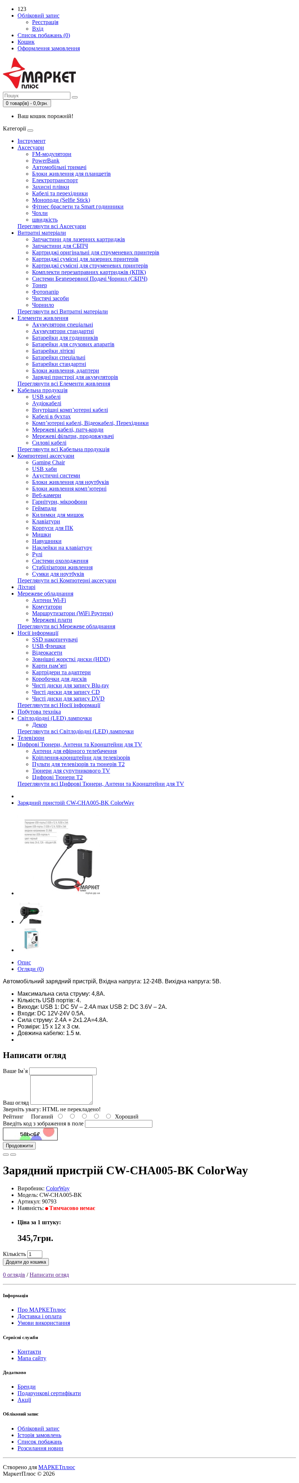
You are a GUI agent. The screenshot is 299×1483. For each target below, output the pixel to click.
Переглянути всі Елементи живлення (64, 383)
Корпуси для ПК (52, 528)
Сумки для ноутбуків (58, 574)
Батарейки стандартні (59, 364)
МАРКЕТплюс (56, 1467)
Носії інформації (38, 633)
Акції (24, 1400)
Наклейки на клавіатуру (62, 548)
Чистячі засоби (50, 298)
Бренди (27, 1387)
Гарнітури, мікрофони (59, 502)
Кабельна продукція (42, 390)
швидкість (45, 219)
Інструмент (32, 141)
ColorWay (58, 1188)
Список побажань (40, 1442)
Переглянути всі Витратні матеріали (63, 311)
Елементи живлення (43, 318)
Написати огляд (49, 1275)
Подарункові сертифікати (49, 1393)
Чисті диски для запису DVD (68, 698)
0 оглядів (14, 1275)
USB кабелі (46, 397)
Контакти (29, 1352)
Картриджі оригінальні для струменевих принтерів (95, 252)
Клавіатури (46, 521)
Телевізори (31, 738)
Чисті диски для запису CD (66, 692)
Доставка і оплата (40, 1316)
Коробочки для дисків (59, 679)
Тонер (39, 285)
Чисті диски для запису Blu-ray (70, 685)
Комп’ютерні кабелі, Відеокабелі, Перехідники (90, 423)
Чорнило (43, 305)
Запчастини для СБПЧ (60, 246)
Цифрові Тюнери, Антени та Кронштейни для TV (80, 744)
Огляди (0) (31, 969)
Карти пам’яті (49, 666)
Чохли (40, 213)
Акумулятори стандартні (63, 331)
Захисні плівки (50, 187)
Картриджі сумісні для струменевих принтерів (90, 265)
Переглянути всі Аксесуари (52, 226)
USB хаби (44, 469)
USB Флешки (49, 646)
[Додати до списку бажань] (6, 1155)
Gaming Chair (48, 462)
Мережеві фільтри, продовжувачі (73, 436)
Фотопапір (45, 292)
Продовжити (19, 1145)
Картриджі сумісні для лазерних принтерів (85, 259)
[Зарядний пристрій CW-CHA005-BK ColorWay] (59, 893)
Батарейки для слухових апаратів (73, 344)
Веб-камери (46, 495)
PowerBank (45, 160)
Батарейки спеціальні (58, 357)
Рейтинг (13, 1116)
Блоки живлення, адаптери (65, 370)
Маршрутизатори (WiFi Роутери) (72, 613)
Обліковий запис (38, 1428)
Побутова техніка (39, 712)
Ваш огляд (16, 1103)
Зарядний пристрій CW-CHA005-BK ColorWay (76, 803)
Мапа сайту (32, 1358)
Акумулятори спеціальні (62, 324)
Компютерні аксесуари (46, 456)
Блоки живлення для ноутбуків (70, 482)
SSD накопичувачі (55, 639)
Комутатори (47, 607)
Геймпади (44, 508)
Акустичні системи (56, 475)
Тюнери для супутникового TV (71, 771)
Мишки (41, 534)
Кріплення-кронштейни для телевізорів (81, 757)
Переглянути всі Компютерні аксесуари (67, 580)
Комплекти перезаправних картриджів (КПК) (89, 272)
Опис (24, 962)
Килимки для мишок (58, 515)
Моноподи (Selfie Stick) (61, 200)
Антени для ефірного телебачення (74, 751)
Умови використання (44, 1323)
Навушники (47, 541)
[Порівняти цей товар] (13, 1155)
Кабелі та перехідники (60, 193)
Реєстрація (45, 22)
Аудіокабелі (46, 403)
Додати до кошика (26, 1262)
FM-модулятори (51, 154)
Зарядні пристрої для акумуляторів (75, 377)
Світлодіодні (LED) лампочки (55, 718)
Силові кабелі (49, 443)
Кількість (14, 1254)
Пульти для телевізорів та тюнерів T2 (78, 764)
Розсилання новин (40, 1448)
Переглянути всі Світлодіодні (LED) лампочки (76, 731)
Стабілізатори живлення (62, 567)
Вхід (37, 29)
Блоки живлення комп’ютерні (69, 488)
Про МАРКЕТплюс (42, 1310)
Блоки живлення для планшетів (71, 174)
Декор (39, 725)
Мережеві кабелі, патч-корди (68, 429)
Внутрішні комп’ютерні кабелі (70, 410)
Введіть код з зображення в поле (43, 1123)
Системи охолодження (60, 561)
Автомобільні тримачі (59, 167)
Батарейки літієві (53, 351)
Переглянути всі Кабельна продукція (63, 449)
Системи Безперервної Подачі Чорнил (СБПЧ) (89, 279)
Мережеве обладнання (45, 593)
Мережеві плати (52, 620)
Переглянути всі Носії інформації (59, 705)
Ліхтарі (26, 587)
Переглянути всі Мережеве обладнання (66, 626)
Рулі (37, 554)
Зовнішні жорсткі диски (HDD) (71, 659)
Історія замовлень (39, 1435)
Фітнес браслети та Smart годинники (78, 206)
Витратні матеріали (42, 233)
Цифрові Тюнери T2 (57, 777)
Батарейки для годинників (65, 338)
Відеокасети (47, 652)
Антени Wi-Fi (49, 600)
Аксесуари (31, 147)
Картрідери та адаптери (61, 672)
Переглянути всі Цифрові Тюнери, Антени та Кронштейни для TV (101, 784)
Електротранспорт (55, 180)
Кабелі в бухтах (51, 416)
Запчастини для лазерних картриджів (78, 239)
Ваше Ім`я (15, 1071)
